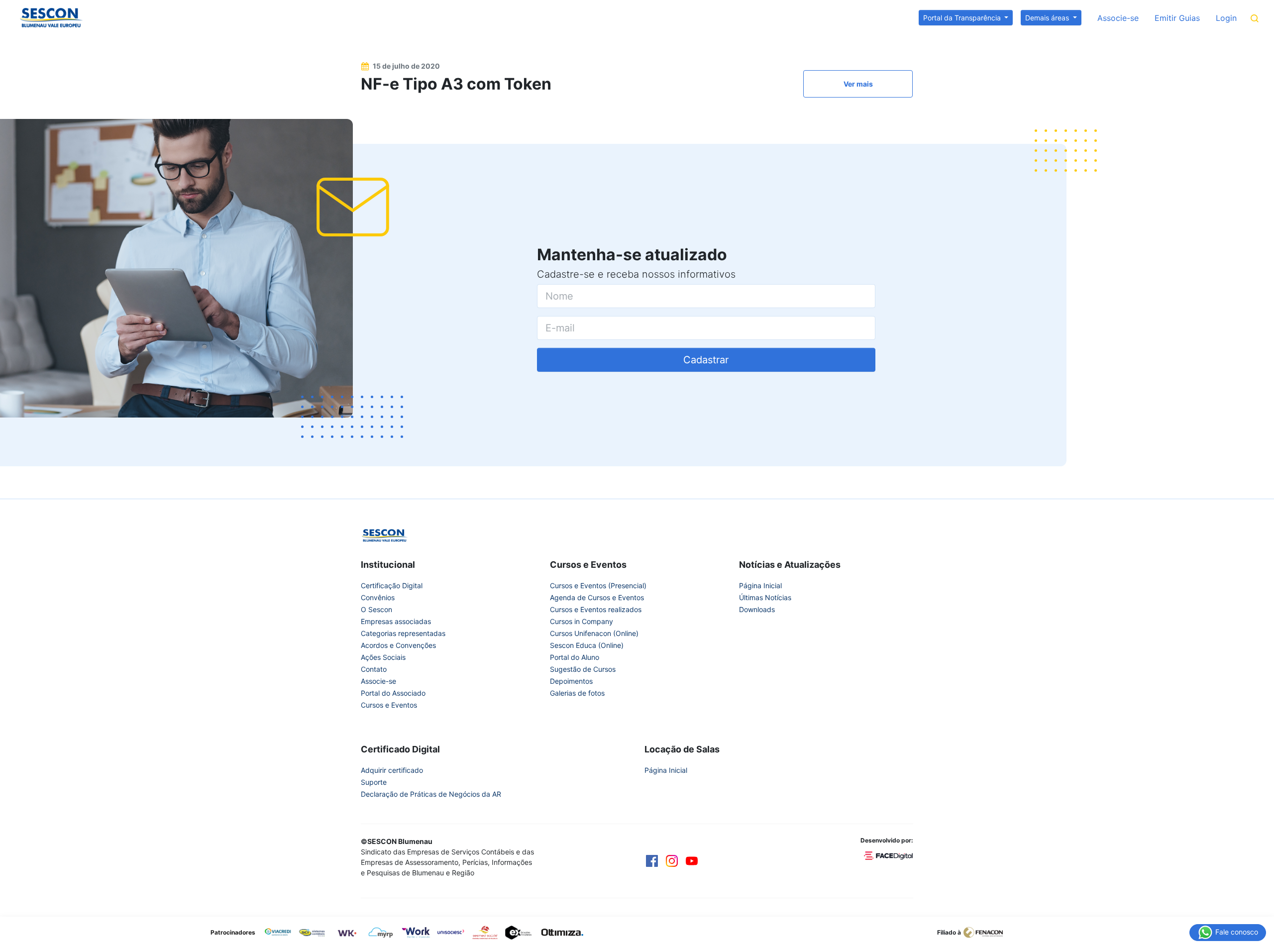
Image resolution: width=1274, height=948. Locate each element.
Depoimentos (571, 681)
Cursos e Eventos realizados (595, 609)
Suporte (374, 782)
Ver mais (858, 84)
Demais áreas (1048, 17)
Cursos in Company (581, 621)
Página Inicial (760, 585)
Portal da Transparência (963, 17)
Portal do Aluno (574, 657)
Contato (374, 669)
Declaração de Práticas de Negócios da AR (431, 794)
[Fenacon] (987, 932)
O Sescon (376, 609)
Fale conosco (1235, 931)
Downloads (757, 609)
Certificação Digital (392, 585)
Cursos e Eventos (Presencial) (598, 585)
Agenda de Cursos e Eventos (597, 597)
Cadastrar (706, 360)
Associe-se (1118, 18)
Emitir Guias (1177, 18)
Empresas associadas (396, 621)
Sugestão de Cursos (583, 669)
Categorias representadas (403, 633)
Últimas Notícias (765, 597)
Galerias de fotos (577, 693)
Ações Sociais (383, 657)
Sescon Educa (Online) (587, 645)
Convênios (378, 597)
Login (1226, 18)
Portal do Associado (393, 693)
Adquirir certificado (392, 770)
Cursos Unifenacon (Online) (594, 633)
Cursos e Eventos (389, 705)
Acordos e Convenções (398, 645)
